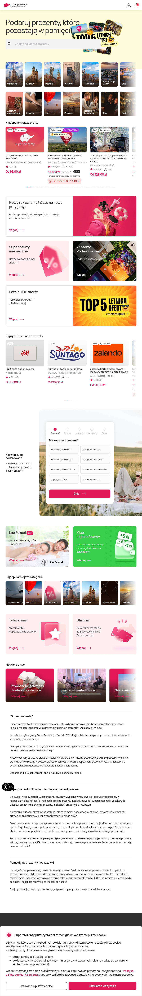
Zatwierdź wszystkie (102, 986)
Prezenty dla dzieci (93, 459)
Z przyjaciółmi (59, 479)
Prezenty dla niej (92, 449)
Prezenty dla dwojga (62, 459)
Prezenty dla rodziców (63, 469)
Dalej (77, 493)
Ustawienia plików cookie (36, 986)
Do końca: (58, 181)
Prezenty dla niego (61, 449)
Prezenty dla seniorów (95, 469)
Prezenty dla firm (92, 479)
